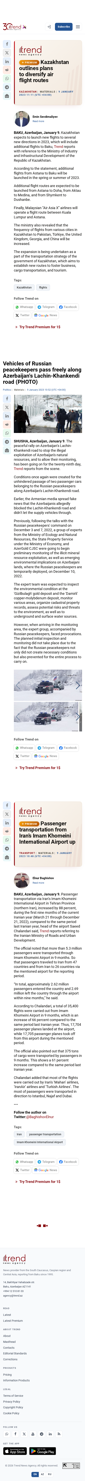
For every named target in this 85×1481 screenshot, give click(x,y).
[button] (7, 44)
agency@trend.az (13, 1295)
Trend (58, 147)
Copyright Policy (13, 1407)
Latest (7, 1314)
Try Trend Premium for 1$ (39, 327)
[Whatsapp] (6, 1434)
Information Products (16, 1380)
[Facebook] (15, 1434)
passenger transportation (45, 1134)
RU (49, 1474)
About (7, 1335)
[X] (24, 1434)
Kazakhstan (24, 287)
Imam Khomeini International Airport (40, 1142)
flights (43, 287)
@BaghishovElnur (40, 1117)
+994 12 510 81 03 (13, 1291)
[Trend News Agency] (14, 1259)
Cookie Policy (11, 1413)
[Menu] (78, 27)
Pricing (7, 1374)
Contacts (8, 1347)
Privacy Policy (11, 1401)
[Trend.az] (14, 26)
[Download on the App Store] (15, 1451)
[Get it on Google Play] (42, 1451)
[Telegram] (41, 1434)
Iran (19, 1134)
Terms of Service (13, 1395)
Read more (38, 121)
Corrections (10, 1359)
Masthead (9, 1341)
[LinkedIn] (50, 1434)
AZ (42, 1474)
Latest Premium (13, 1320)
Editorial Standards (15, 1353)
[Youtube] (32, 1434)
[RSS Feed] (58, 1434)
